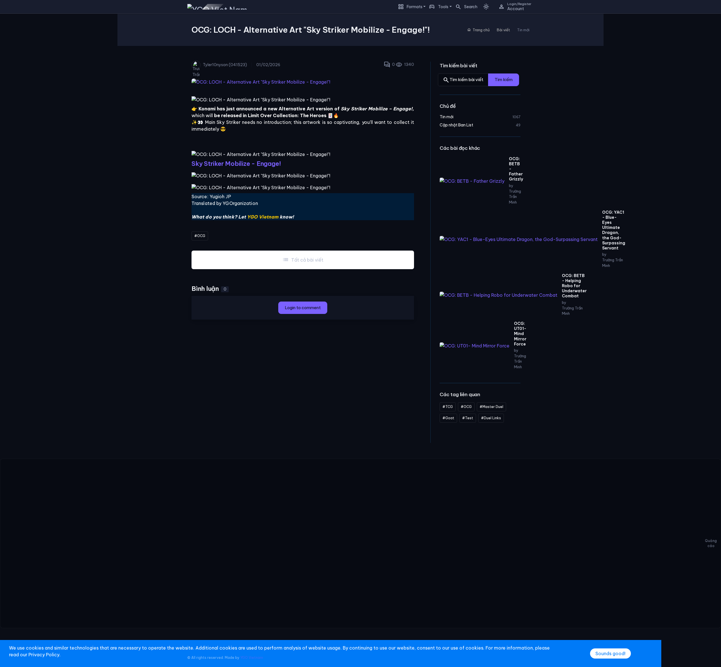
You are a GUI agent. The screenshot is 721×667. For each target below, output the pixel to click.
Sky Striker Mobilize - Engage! (236, 164)
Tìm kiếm (504, 79)
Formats (414, 6)
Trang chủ (478, 30)
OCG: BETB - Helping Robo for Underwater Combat (574, 285)
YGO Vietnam (251, 657)
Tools (443, 6)
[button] (464, 6)
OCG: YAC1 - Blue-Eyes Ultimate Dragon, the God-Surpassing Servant (613, 229)
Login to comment (303, 307)
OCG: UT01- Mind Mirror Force (520, 334)
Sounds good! (610, 653)
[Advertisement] (351, 543)
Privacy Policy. (44, 654)
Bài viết (503, 30)
